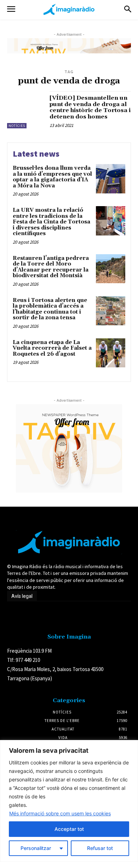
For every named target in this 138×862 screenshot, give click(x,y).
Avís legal (22, 596)
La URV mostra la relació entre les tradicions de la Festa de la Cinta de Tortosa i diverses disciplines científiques (51, 222)
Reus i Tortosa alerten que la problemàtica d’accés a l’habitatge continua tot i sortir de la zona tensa (50, 309)
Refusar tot (100, 848)
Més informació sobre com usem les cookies (60, 813)
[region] (69, 801)
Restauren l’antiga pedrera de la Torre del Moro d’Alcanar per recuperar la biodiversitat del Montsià (51, 267)
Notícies (16, 125)
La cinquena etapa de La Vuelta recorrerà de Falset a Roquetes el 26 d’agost (52, 348)
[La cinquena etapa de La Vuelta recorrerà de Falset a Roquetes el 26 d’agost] (110, 353)
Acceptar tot (69, 829)
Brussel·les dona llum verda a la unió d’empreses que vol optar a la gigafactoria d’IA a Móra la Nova (52, 177)
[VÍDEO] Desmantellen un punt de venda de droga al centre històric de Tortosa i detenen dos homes (90, 107)
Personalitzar (36, 848)
